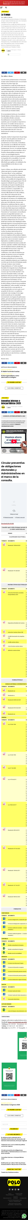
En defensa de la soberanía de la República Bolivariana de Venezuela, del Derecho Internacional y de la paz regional (14, 1139)
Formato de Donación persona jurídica (17, 975)
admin (9, 51)
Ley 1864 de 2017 (12, 805)
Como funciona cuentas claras (15, 646)
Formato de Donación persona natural (17, 971)
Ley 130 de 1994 (12, 724)
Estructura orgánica (19, 1194)
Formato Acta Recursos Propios (15, 963)
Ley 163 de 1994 (12, 755)
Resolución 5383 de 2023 (14, 896)
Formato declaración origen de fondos (17, 979)
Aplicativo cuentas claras (14, 650)
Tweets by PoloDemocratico (10, 1172)
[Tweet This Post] (11, 73)
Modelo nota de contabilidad (15, 953)
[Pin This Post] (17, 73)
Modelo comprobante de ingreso (15, 945)
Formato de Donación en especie (16, 967)
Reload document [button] (9, 517)
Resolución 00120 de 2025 (14, 708)
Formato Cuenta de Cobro (14, 991)
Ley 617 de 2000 (12, 768)
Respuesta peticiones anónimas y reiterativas (15, 1204)
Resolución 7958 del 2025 (14, 545)
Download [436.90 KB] (7, 523)
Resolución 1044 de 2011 (14, 870)
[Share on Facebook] (4, 73)
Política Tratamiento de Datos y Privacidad (15, 1201)
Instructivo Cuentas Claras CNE (15, 632)
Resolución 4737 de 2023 (14, 848)
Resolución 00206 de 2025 (14, 700)
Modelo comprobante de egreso (15, 949)
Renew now (6, 3)
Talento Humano (15, 1197)
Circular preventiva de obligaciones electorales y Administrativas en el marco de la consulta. (14, 1151)
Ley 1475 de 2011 (12, 779)
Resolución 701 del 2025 (14, 570)
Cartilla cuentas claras (13, 642)
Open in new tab (21, 517)
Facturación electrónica (13, 999)
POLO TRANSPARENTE (10, 1194)
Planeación (23, 1198)
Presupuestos (7, 1198)
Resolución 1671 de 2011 (14, 885)
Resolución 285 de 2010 (13, 830)
